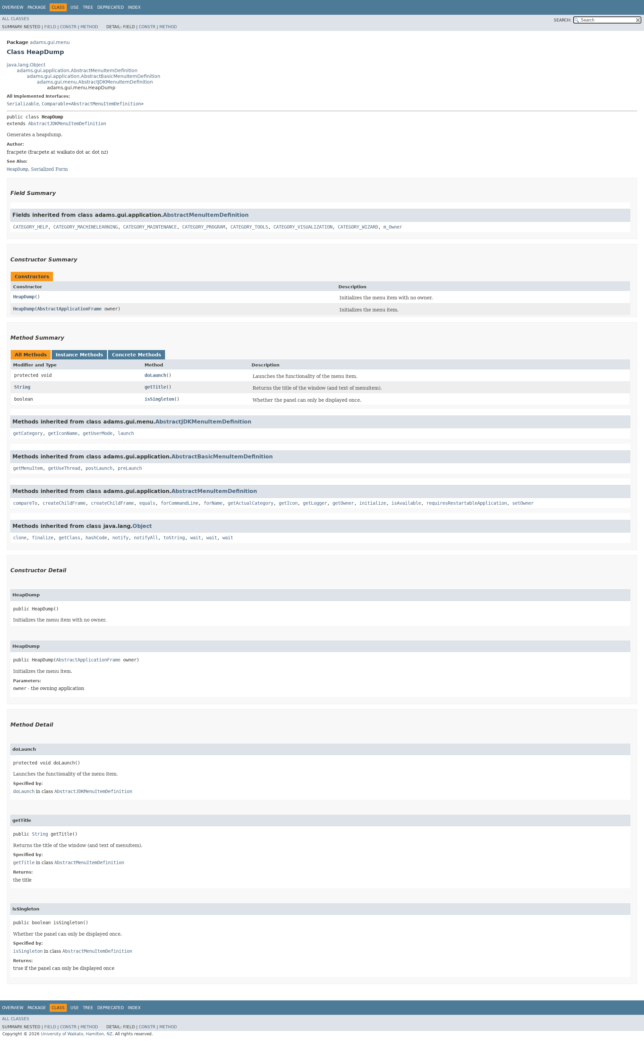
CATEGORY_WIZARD (358, 227)
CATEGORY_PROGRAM (203, 227)
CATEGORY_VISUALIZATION (302, 227)
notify (120, 537)
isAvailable (406, 503)
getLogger (315, 503)
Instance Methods (79, 354)
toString (174, 537)
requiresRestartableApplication (466, 503)
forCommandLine (179, 503)
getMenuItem (28, 468)
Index (134, 7)
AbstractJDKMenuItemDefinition (67, 123)
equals (147, 503)
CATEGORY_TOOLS (249, 227)
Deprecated (110, 7)
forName (213, 503)
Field (50, 26)
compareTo (25, 503)
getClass (69, 537)
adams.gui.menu (50, 42)
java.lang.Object (26, 64)
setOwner (523, 503)
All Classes (15, 18)
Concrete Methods (136, 354)
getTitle (155, 387)
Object (142, 526)
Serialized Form (49, 169)
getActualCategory (250, 503)
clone (19, 537)
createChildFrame (64, 503)
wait (195, 537)
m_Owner (392, 227)
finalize (42, 537)
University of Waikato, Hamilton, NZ (76, 1034)
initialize (372, 503)
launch (126, 433)
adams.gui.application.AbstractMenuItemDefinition (77, 70)
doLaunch (155, 375)
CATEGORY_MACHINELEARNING (85, 227)
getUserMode (97, 433)
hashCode (96, 537)
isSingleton (159, 399)
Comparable (55, 103)
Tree (88, 7)
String (22, 387)
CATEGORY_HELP (30, 227)
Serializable (23, 103)
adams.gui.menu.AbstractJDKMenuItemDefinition (95, 82)
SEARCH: (562, 20)
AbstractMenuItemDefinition (106, 103)
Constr (68, 26)
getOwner (343, 503)
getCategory (28, 433)
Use (74, 7)
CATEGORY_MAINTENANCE (150, 227)
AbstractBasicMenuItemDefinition (222, 456)
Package (37, 7)
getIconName (62, 433)
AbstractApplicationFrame (69, 308)
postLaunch (99, 468)
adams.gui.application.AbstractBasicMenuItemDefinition (93, 76)
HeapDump (24, 296)
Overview (12, 7)
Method (89, 26)
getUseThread (64, 468)
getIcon (288, 503)
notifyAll (146, 537)
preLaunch (130, 468)
